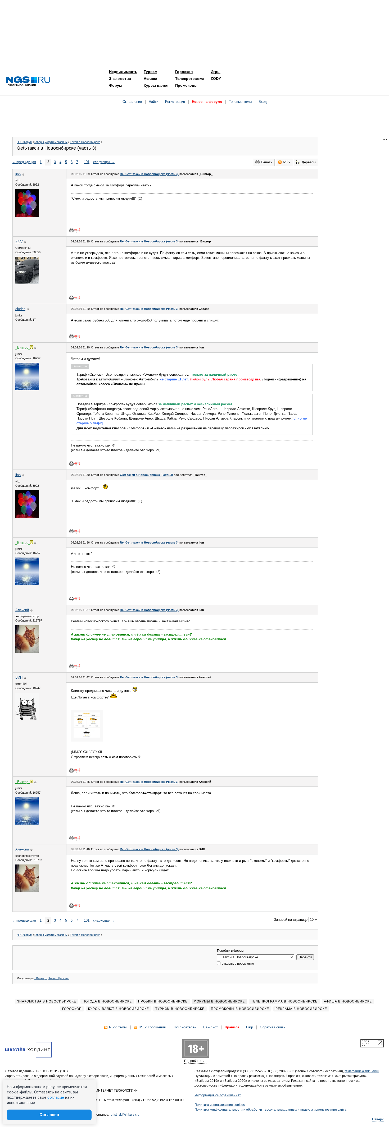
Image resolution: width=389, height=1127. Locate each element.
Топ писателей (184, 1027)
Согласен (49, 1114)
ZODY (216, 78)
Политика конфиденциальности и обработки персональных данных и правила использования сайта (270, 1109)
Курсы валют (156, 85)
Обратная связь (272, 1027)
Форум (115, 85)
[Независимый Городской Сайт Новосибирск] (28, 81)
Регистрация (175, 102)
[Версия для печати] (71, 230)
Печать (266, 162)
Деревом (309, 162)
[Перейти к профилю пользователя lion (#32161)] (27, 216)
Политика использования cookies (220, 1105)
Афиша (150, 78)
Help (249, 1027)
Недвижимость (123, 72)
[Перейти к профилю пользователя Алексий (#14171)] (27, 652)
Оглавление (132, 102)
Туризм (150, 72)
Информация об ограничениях (218, 1095)
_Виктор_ (40, 978)
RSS (286, 162)
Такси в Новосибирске (85, 142)
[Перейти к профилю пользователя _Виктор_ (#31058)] (27, 389)
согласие (55, 1097)
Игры (215, 72)
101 (86, 162)
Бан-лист (210, 1027)
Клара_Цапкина (58, 978)
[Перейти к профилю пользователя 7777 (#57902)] (27, 283)
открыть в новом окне (237, 963)
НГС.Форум (24, 142)
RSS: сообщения (152, 1027)
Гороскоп (184, 72)
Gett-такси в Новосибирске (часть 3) (146, 474)
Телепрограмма (189, 78)
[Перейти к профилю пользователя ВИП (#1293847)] (27, 719)
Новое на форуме (207, 102)
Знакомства (120, 78)
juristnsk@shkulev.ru (124, 1114)
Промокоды (186, 85)
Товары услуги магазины (50, 142)
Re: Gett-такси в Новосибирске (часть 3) (149, 174)
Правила (232, 1027)
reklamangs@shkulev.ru (362, 1071)
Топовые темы (240, 102)
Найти (153, 102)
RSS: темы (117, 1027)
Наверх (378, 1119)
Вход (263, 102)
